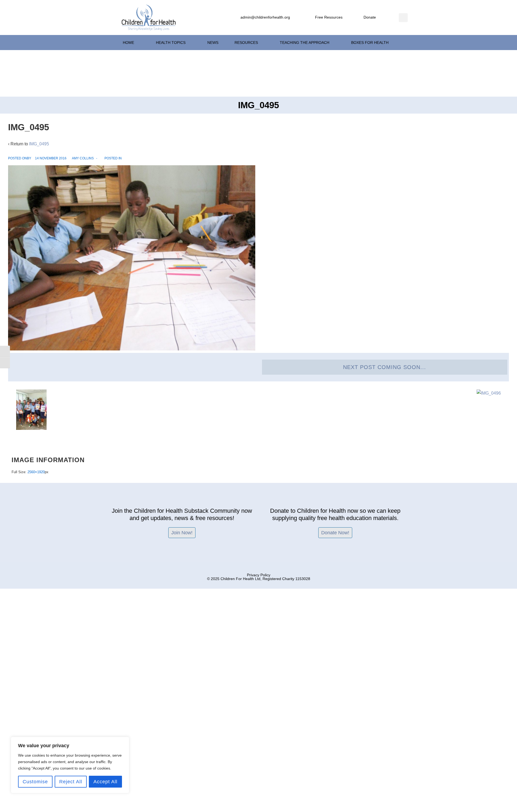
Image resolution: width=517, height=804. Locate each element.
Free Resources (329, 17)
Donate (370, 17)
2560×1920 (36, 472)
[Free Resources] (310, 17)
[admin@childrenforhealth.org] (235, 17)
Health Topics (171, 42)
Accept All (105, 781)
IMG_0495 (39, 144)
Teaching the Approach (304, 42)
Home (128, 42)
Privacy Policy (258, 575)
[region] (70, 765)
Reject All (70, 781)
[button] (403, 17)
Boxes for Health (370, 42)
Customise (35, 781)
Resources (246, 42)
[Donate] (358, 17)
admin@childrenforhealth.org (265, 17)
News (212, 42)
